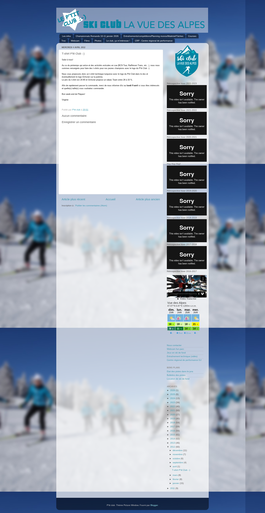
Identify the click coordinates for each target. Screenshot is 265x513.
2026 (173, 390)
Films (87, 40)
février (176, 479)
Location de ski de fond (178, 379)
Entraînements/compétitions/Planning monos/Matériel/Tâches (153, 36)
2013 (173, 443)
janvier (176, 483)
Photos (98, 40)
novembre (178, 454)
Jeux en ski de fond (176, 353)
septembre (178, 462)
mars (175, 475)
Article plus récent (73, 199)
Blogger (154, 505)
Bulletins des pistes (176, 375)
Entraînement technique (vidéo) (182, 356)
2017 (173, 426)
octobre (177, 458)
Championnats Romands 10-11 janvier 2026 (97, 36)
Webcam (75, 40)
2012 (173, 447)
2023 (173, 402)
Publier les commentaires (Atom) (91, 205)
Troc (63, 40)
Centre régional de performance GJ (184, 360)
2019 (173, 418)
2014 (173, 439)
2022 (173, 406)
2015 (173, 435)
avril (175, 466)
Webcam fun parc (175, 349)
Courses (192, 36)
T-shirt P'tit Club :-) (181, 470)
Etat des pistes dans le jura (180, 371)
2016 (173, 431)
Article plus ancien (148, 199)
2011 (172, 488)
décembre (178, 450)
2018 (173, 422)
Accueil (110, 199)
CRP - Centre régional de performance (154, 40)
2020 (173, 414)
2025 (173, 394)
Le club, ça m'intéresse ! (118, 40)
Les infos (66, 36)
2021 (173, 410)
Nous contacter (174, 345)
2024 (173, 398)
